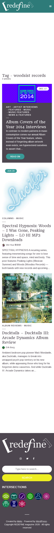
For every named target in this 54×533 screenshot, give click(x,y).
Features (15, 109)
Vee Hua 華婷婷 (13, 245)
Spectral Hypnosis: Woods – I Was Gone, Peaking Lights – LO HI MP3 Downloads (26, 233)
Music (27, 109)
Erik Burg (10, 347)
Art (8, 107)
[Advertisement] (27, 43)
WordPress (41, 521)
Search (27, 477)
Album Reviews (12, 325)
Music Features (19, 112)
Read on (15, 156)
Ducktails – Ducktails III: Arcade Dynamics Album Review (25, 338)
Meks (19, 521)
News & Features (20, 115)
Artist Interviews (26, 107)
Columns (8, 218)
